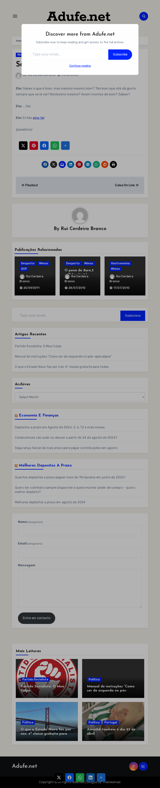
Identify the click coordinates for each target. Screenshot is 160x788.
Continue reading (80, 66)
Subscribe (120, 54)
